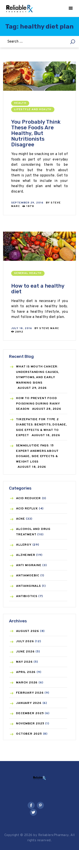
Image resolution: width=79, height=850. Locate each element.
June (25, 652)
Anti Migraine (28, 565)
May (24, 662)
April (26, 672)
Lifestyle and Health (33, 109)
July (25, 641)
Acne (20, 519)
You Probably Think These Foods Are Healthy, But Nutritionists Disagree (36, 133)
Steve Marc (49, 328)
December (30, 713)
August (27, 631)
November (30, 723)
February (29, 693)
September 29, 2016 (27, 203)
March (27, 682)
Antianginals (28, 586)
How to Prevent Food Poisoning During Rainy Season (38, 403)
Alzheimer (25, 555)
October (29, 734)
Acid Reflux (27, 508)
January (28, 703)
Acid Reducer (28, 498)
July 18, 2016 (21, 328)
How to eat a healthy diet (37, 288)
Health (20, 103)
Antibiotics (26, 596)
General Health (28, 273)
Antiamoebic (27, 575)
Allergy (23, 545)
